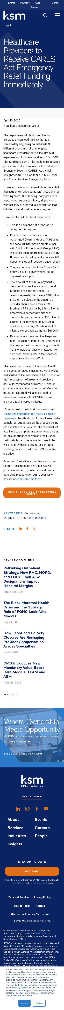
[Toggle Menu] (57, 16)
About (13, 820)
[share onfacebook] (37, 809)
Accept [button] (24, 1003)
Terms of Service (38, 883)
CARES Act (24, 517)
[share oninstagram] (27, 809)
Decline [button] (39, 1003)
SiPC (45, 933)
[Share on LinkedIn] (22, 529)
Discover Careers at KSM (23, 754)
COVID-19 (9, 517)
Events (11, 3)
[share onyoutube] (46, 809)
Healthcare (39, 517)
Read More (11, 695)
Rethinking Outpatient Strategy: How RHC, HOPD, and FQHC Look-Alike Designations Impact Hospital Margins (27, 577)
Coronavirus (31, 513)
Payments (25, 3)
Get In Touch (32, 796)
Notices (40, 906)
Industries (17, 836)
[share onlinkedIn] (18, 809)
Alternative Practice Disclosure (29, 914)
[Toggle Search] (45, 16)
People (41, 836)
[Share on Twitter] (35, 529)
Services (15, 828)
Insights (7, 25)
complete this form (28, 479)
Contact (56, 3)
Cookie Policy (22, 906)
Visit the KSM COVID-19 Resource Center (32, 493)
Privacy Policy (19, 987)
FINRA (39, 933)
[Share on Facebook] (29, 529)
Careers (42, 828)
